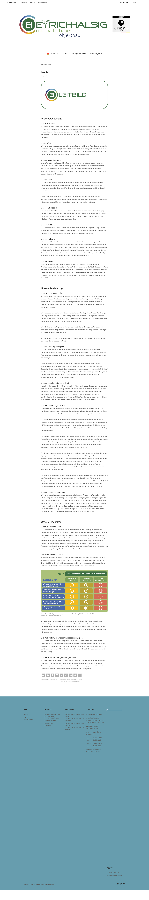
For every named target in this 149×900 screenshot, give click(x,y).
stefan (52, 76)
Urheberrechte (48, 723)
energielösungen (43, 2)
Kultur (80, 679)
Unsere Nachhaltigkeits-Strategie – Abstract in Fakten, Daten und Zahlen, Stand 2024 (95, 720)
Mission (65, 681)
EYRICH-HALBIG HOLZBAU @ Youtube (127, 2)
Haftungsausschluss (50, 720)
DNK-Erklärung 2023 (92, 726)
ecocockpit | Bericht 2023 (93, 740)
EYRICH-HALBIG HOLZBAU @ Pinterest (124, 2)
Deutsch (53, 54)
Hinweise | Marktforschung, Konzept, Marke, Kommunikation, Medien (52, 716)
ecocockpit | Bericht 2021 (93, 746)
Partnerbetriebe (28, 719)
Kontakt (64, 54)
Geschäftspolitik (74, 679)
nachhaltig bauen (11, 2)
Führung (68, 679)
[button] (43, 675)
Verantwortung (76, 681)
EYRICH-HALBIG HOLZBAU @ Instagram (121, 2)
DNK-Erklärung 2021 (92, 728)
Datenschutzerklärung (113, 872)
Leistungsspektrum (78, 54)
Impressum (27, 717)
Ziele (61, 683)
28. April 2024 (44, 76)
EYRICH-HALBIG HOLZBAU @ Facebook (118, 2)
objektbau (32, 2)
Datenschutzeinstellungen (114, 875)
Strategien (70, 681)
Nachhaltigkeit (95, 54)
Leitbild (45, 72)
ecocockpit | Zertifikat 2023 (94, 738)
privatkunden (23, 2)
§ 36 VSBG (47, 726)
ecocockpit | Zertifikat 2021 (94, 743)
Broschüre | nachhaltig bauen (94, 714)
